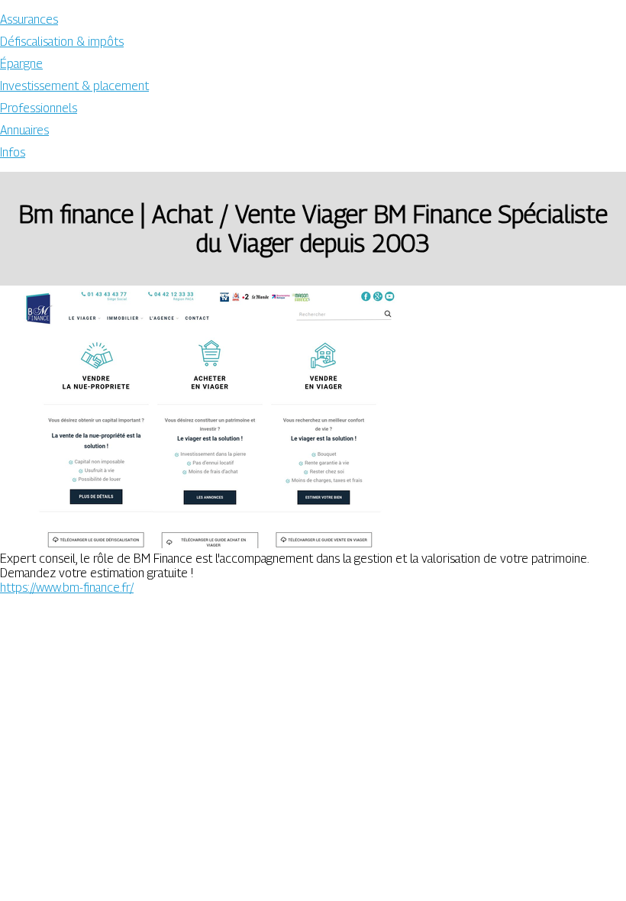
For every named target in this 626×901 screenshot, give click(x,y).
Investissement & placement (74, 86)
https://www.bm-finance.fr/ (67, 587)
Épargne (21, 64)
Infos (12, 152)
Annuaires (24, 130)
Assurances (29, 19)
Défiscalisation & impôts (62, 41)
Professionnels (38, 108)
